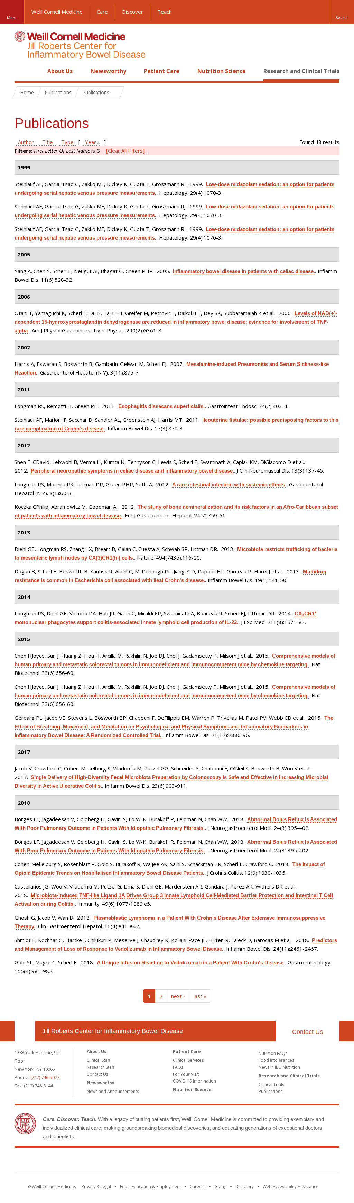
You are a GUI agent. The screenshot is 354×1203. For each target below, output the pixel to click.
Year (90, 141)
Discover (132, 11)
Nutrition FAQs (273, 1053)
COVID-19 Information (194, 1081)
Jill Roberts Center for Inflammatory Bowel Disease (112, 1031)
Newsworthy (108, 71)
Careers (197, 1187)
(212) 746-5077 (44, 1077)
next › (178, 995)
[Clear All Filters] (125, 150)
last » (200, 995)
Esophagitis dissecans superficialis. (161, 406)
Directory (244, 1187)
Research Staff (100, 1067)
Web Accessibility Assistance (290, 1187)
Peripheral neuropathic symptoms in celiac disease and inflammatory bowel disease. (132, 471)
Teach (164, 11)
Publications (270, 1091)
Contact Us (307, 1031)
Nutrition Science (221, 71)
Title (47, 141)
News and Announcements (113, 1091)
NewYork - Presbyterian (235, 1161)
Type (67, 141)
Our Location (25, 1031)
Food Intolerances (276, 1060)
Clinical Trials (271, 1084)
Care (102, 11)
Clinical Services (188, 1060)
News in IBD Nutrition (279, 1067)
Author (26, 141)
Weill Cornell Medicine (57, 11)
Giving (220, 1187)
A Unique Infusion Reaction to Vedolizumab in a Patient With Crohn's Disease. (191, 963)
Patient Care (161, 71)
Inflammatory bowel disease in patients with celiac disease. (244, 271)
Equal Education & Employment (150, 1187)
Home (22, 71)
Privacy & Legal (96, 1187)
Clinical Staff (98, 1060)
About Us (60, 71)
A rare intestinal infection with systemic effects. (229, 484)
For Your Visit (186, 1074)
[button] (342, 12)
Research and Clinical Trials (301, 71)
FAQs (178, 1067)
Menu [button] (12, 18)
